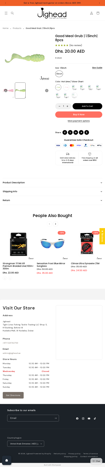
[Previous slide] (5, 90)
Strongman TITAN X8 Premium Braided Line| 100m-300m (18, 266)
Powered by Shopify (42, 454)
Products (17, 28)
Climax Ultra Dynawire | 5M (85, 263)
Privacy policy (74, 454)
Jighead (29, 454)
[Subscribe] (55, 418)
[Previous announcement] (5, 3)
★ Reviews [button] (102, 236)
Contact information (89, 457)
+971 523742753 (10, 343)
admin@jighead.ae (12, 353)
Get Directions (13, 395)
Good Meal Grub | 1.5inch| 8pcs (40, 28)
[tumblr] (86, 132)
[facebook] (64, 132)
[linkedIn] (75, 132)
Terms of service (90, 454)
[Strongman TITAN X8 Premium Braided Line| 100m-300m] (18, 244)
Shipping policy (71, 457)
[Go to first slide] (46, 90)
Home (5, 28)
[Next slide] (55, 224)
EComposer (56, 465)
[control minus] (58, 106)
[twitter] (70, 132)
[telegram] (81, 132)
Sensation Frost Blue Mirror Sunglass (51, 264)
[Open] (6, 460)
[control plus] (69, 106)
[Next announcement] (100, 3)
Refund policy (60, 454)
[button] (6, 13)
